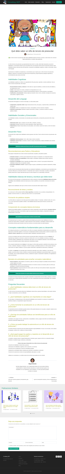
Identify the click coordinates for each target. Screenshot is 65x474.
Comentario (11, 427)
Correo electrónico (29, 442)
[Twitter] (59, 457)
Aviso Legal (21, 460)
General (53, 2)
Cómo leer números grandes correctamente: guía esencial (18, 379)
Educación (32, 48)
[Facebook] (57, 457)
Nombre (10, 442)
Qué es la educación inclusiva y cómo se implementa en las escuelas (45, 379)
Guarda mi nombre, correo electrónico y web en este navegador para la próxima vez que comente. (27, 445)
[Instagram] (61, 457)
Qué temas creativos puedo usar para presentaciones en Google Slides (10, 406)
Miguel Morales (32, 363)
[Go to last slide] (3, 401)
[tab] (30, 413)
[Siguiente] (61, 401)
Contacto (59, 2)
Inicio (26, 2)
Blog (19, 465)
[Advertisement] (32, 12)
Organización (48, 2)
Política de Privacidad (23, 463)
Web (43, 442)
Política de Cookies (22, 462)
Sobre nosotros (31, 2)
